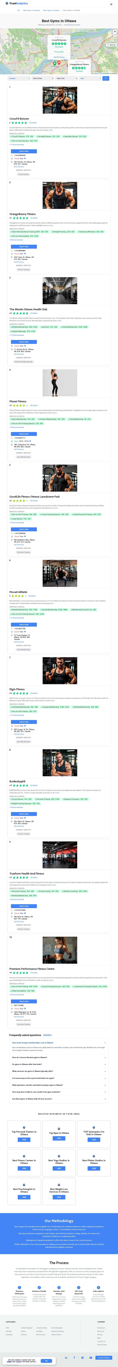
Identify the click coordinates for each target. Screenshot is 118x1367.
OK (46, 1361)
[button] (59, 63)
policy (18, 1362)
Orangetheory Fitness (22, 214)
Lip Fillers (39, 1331)
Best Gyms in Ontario (51, 10)
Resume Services (57, 1331)
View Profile (23, 151)
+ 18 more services (16, 427)
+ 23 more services (16, 899)
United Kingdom (26, 1328)
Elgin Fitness (17, 689)
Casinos (24, 1335)
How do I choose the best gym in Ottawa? (29, 1057)
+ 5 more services (16, 807)
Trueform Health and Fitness (26, 873)
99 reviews (79, 71)
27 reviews (33, 972)
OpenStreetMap (105, 73)
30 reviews (33, 877)
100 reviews (59, 47)
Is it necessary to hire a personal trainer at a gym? (33, 1078)
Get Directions (59, 57)
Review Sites (102, 1345)
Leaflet (95, 73)
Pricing (99, 1335)
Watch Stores (56, 1335)
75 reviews (33, 693)
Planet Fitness (17, 401)
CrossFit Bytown (19, 118)
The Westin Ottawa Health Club (28, 309)
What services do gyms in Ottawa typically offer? (32, 1071)
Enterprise (101, 1328)
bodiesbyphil (17, 781)
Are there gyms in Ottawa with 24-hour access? (32, 1099)
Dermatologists (57, 1328)
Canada (8, 1331)
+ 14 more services (16, 523)
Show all (112, 45)
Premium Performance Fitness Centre (32, 968)
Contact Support (104, 1358)
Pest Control (40, 1335)
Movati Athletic (18, 592)
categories (10, 1322)
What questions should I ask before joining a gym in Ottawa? (37, 1085)
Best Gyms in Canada (31, 10)
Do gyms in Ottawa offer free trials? (27, 1064)
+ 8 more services (16, 240)
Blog (99, 1338)
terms (9, 1362)
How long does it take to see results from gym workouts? (36, 1092)
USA (7, 1328)
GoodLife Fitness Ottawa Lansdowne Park (34, 496)
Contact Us (101, 1341)
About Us (100, 1331)
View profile (59, 52)
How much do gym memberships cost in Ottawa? (32, 1043)
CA (18, 10)
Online (23, 1331)
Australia (9, 1335)
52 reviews (33, 785)
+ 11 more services (16, 145)
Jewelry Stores (41, 1328)
